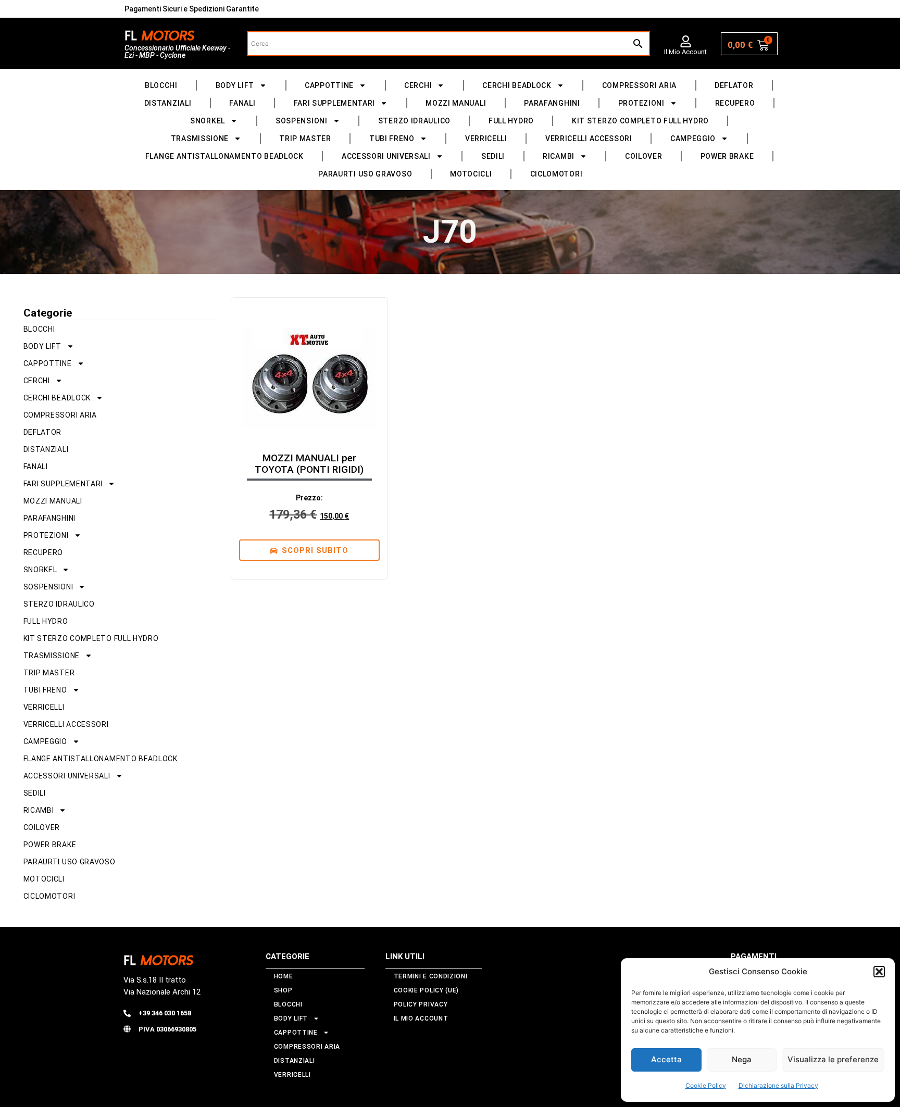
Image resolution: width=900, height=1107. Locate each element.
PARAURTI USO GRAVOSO (365, 174)
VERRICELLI (486, 138)
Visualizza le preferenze (833, 1059)
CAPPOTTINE (329, 85)
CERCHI (418, 85)
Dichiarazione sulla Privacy (778, 1085)
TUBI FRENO (392, 138)
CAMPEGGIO (693, 138)
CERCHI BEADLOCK (517, 85)
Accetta (666, 1059)
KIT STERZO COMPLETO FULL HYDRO (640, 121)
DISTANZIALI (168, 103)
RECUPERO (735, 103)
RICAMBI (558, 156)
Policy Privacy (421, 1004)
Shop (283, 990)
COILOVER (643, 156)
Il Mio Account (685, 52)
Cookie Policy (705, 1085)
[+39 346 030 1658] (127, 1013)
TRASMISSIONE (200, 138)
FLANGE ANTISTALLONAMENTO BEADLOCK (224, 156)
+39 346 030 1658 (165, 1013)
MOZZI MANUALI (456, 103)
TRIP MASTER (305, 138)
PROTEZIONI (641, 103)
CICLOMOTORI (556, 174)
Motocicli (471, 174)
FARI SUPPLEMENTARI (335, 103)
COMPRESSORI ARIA (639, 85)
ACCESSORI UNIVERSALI (386, 156)
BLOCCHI (161, 85)
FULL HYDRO (511, 121)
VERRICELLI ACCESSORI (588, 138)
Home (283, 976)
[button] (879, 971)
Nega (742, 1059)
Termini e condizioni (431, 976)
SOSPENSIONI (302, 121)
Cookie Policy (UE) (426, 990)
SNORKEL (207, 121)
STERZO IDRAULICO (414, 121)
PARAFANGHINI (552, 103)
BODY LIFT (235, 85)
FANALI (242, 103)
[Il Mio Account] (686, 41)
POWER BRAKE (727, 156)
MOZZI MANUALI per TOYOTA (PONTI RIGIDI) (309, 464)
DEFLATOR (734, 85)
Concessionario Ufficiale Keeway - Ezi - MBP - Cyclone (177, 51)
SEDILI (493, 156)
